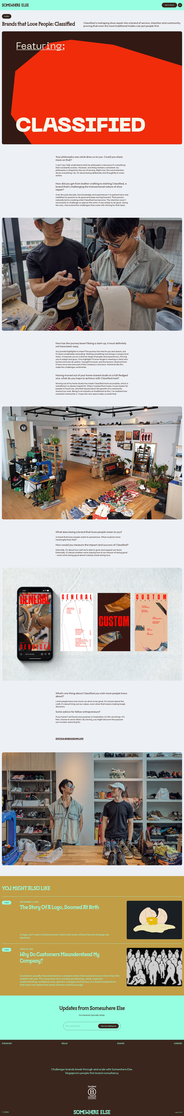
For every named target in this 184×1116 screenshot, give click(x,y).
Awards (120, 1043)
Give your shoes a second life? (69, 739)
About (65, 1043)
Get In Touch (169, 5)
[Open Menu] (180, 5)
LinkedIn (178, 1043)
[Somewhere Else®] (15, 5)
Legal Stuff (178, 1112)
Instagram (7, 1043)
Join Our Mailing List (108, 1026)
